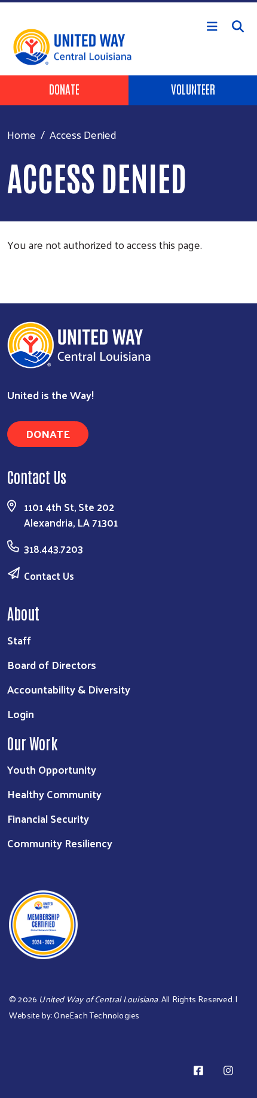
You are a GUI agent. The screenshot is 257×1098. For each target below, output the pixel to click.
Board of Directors (51, 664)
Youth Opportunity (51, 769)
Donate (64, 88)
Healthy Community (54, 793)
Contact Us (49, 576)
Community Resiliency (59, 843)
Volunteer (193, 88)
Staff (19, 640)
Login (20, 713)
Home (21, 134)
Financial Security (48, 818)
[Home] (128, 1)
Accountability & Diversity (68, 689)
